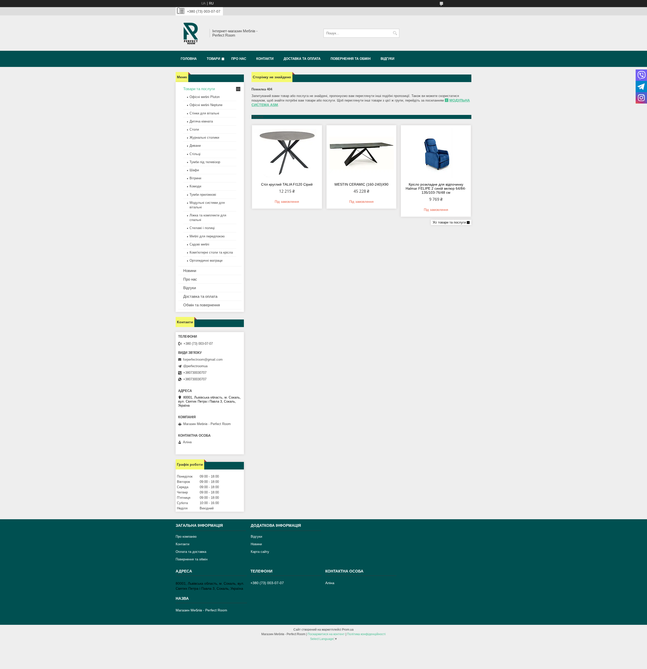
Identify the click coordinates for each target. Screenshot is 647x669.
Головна (189, 59)
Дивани (195, 145)
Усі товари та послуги (449, 222)
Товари (213, 59)
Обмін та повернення (201, 305)
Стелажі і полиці (202, 228)
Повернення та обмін (351, 59)
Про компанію (186, 536)
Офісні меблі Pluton (205, 97)
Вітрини (195, 178)
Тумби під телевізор (205, 162)
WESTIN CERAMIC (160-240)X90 (361, 184)
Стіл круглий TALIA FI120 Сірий (287, 184)
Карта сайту (260, 552)
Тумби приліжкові (203, 194)
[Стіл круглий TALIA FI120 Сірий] (287, 153)
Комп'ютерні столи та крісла (211, 252)
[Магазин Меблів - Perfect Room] (191, 33)
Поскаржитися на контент (326, 634)
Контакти (264, 59)
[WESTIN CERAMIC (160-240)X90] (361, 153)
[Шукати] (394, 33)
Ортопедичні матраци (206, 260)
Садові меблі (199, 244)
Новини (189, 270)
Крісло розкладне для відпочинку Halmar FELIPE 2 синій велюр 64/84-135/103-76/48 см (436, 188)
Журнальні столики (204, 137)
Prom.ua (348, 629)
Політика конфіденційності (366, 634)
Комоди (195, 186)
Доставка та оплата (302, 59)
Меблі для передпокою (207, 236)
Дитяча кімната (201, 121)
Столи (194, 129)
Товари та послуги (199, 89)
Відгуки (387, 59)
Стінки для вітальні (204, 113)
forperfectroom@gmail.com (203, 359)
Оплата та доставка (191, 552)
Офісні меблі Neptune (206, 105)
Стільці (195, 154)
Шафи (194, 170)
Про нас (238, 59)
